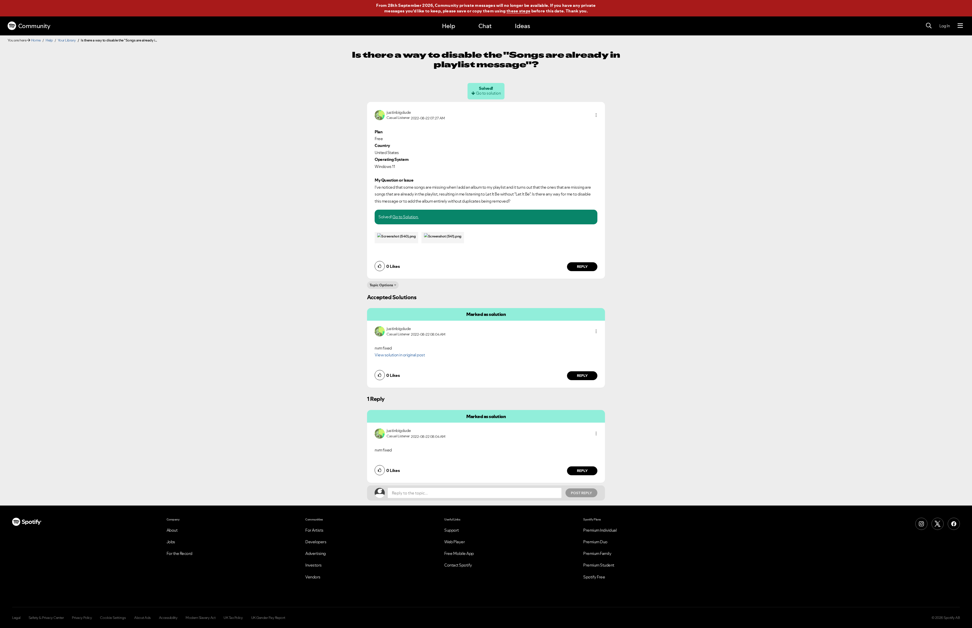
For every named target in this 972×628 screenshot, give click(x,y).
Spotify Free (594, 577)
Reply (582, 266)
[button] (596, 115)
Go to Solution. (405, 217)
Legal (16, 617)
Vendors (312, 577)
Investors (313, 565)
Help (448, 26)
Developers (315, 542)
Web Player (454, 542)
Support (451, 530)
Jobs (171, 542)
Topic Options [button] (381, 285)
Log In (944, 26)
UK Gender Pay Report (268, 617)
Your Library (67, 40)
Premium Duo (595, 542)
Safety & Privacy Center (46, 617)
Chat (485, 26)
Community (34, 26)
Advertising (315, 553)
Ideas (522, 26)
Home (36, 40)
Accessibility (168, 617)
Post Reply (581, 492)
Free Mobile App (459, 553)
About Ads (142, 617)
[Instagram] (921, 524)
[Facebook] (954, 524)
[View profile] (380, 114)
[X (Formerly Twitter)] (938, 524)
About (172, 530)
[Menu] (960, 25)
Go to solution (488, 93)
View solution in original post (400, 355)
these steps (518, 11)
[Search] (928, 26)
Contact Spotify (458, 565)
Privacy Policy (82, 617)
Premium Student (598, 565)
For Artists (314, 530)
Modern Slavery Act (200, 617)
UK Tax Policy (233, 617)
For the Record (179, 553)
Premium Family (597, 553)
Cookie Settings (113, 617)
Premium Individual (600, 530)
